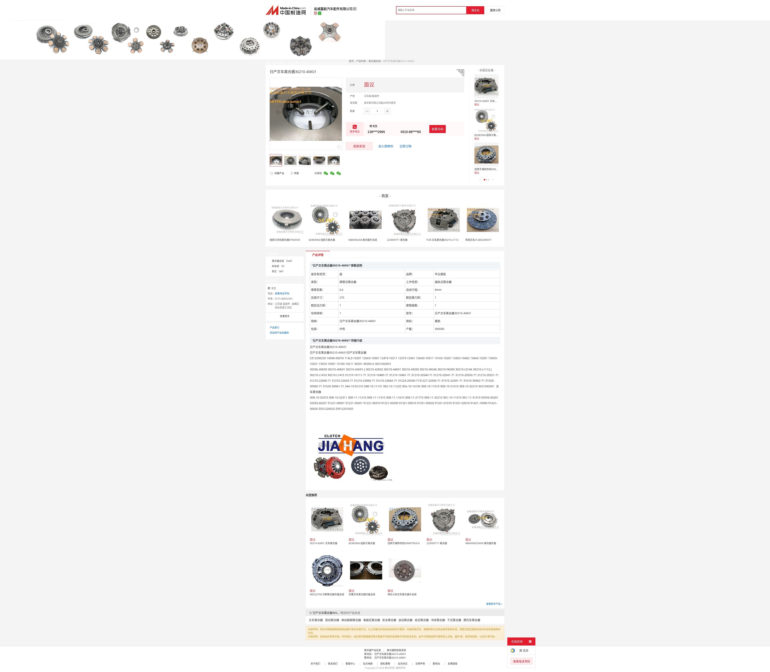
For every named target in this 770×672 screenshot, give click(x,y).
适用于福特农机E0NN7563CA (490, 169)
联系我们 (333, 663)
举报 (296, 173)
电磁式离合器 (371, 620)
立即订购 (405, 146)
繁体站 (436, 663)
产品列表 (361, 61)
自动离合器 (405, 620)
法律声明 (420, 663)
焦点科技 (390, 668)
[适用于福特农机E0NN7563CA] (486, 154)
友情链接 (452, 663)
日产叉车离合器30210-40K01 (390, 654)
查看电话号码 (282, 293)
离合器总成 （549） (283, 261)
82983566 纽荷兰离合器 (487, 135)
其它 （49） (278, 271)
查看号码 (438, 129)
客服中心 (350, 663)
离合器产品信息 (372, 650)
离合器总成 (375, 61)
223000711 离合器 (397, 240)
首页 (351, 61)
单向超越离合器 (351, 620)
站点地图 (368, 663)
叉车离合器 (316, 620)
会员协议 (402, 663)
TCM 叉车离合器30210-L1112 (442, 240)
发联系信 (359, 146)
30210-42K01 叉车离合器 (488, 101)
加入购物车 (385, 146)
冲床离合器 (438, 620)
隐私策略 (385, 663)
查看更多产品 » (494, 604)
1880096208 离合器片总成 (362, 240)
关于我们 (315, 663)
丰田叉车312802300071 (478, 240)
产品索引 (274, 327)
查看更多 (285, 316)
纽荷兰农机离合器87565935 (285, 240)
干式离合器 (454, 620)
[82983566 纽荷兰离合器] (486, 120)
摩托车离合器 (471, 620)
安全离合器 (389, 620)
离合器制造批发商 (396, 650)
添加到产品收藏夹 (279, 332)
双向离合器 (332, 620)
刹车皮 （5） (279, 266)
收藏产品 (279, 173)
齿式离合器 (422, 620)
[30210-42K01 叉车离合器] (486, 86)
